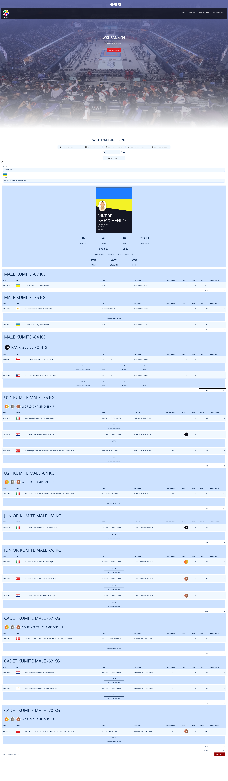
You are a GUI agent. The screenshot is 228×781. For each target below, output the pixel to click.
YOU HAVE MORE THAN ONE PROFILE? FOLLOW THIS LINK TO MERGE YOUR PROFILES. (26, 162)
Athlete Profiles (69, 147)
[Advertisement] (114, 768)
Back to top (220, 754)
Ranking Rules (160, 147)
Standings (115, 158)
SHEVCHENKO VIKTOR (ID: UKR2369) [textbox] (15, 180)
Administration (204, 13)
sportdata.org (218, 13)
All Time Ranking (137, 147)
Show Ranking (114, 50)
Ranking (192, 13)
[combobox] (114, 170)
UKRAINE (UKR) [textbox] (8, 169)
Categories (92, 147)
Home (183, 13)
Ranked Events (115, 147)
